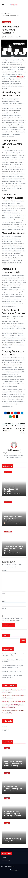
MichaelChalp (5, 695)
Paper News (4, 866)
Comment (5, 570)
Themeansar (12, 866)
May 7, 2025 (18, 523)
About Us (4, 726)
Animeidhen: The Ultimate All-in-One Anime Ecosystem (13, 519)
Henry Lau (9, 493)
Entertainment (6, 22)
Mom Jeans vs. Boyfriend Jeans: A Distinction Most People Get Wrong (13, 764)
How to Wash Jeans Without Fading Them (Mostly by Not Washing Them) (13, 815)
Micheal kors (9, 523)
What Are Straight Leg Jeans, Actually (11, 671)
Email (4, 601)
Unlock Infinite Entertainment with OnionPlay (11, 489)
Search (6, 635)
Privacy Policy (5, 730)
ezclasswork (19, 76)
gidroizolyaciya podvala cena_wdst (10, 689)
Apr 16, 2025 (18, 552)
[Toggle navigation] (3, 4)
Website (4, 608)
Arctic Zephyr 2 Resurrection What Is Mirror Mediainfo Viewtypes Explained (19, 428)
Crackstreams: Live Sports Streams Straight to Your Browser (14, 548)
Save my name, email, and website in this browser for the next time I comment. (12, 619)
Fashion (7, 748)
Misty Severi (10, 36)
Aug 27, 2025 (17, 493)
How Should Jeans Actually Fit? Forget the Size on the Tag (13, 789)
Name (4, 593)
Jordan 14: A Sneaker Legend (18, 701)
